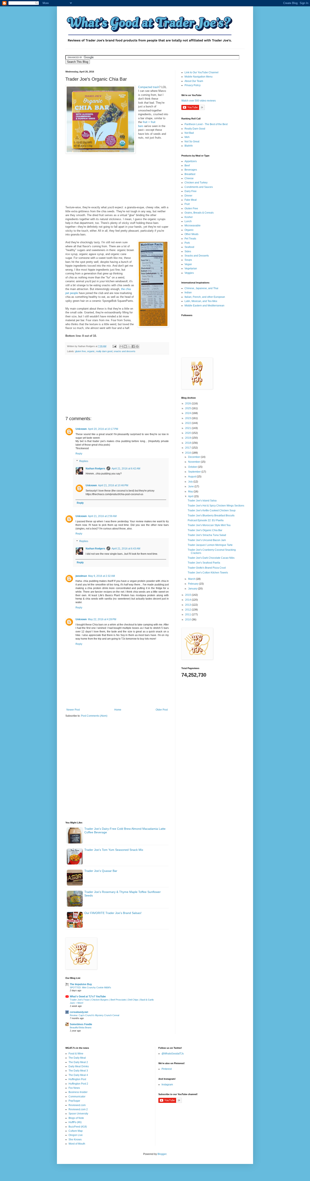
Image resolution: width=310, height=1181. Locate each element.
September (194, 471)
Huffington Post (77, 1079)
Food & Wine (76, 1053)
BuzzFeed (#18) (78, 1126)
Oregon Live (76, 1135)
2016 (188, 452)
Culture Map (76, 1130)
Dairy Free (191, 191)
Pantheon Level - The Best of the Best (206, 124)
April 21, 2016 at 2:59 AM (102, 516)
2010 (188, 619)
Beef (187, 165)
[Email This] (121, 346)
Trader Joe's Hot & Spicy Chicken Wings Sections (216, 505)
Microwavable (193, 225)
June (191, 486)
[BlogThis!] (125, 346)
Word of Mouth (77, 1143)
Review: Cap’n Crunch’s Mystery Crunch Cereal (94, 1015)
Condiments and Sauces (199, 187)
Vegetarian (191, 268)
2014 (188, 599)
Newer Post (73, 709)
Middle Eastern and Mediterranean (204, 305)
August (192, 476)
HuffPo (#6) (75, 1122)
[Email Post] (114, 346)
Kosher (189, 217)
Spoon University (78, 1113)
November (194, 461)
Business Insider (78, 1092)
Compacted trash (148, 87)
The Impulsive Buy (81, 984)
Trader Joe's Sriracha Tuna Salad (207, 535)
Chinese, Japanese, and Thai (201, 288)
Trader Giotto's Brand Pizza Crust (207, 567)
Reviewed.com (77, 1105)
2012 (188, 609)
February (193, 583)
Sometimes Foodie (81, 1024)
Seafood (189, 247)
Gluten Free (191, 208)
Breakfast (190, 174)
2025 (188, 408)
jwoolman (81, 575)
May (191, 491)
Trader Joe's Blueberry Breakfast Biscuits (211, 515)
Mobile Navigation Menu (199, 76)
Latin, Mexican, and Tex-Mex (201, 301)
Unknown (81, 429)
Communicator (77, 1096)
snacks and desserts (124, 351)
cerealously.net (79, 1012)
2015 (188, 594)
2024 (188, 413)
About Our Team (194, 81)
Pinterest (167, 1068)
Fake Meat (191, 199)
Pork (187, 242)
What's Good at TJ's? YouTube (88, 996)
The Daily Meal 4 (78, 1075)
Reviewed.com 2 (78, 1109)
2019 (188, 437)
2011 (188, 614)
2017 (188, 447)
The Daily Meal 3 (78, 1070)
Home (117, 709)
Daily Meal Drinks (79, 1066)
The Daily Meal (77, 1057)
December (194, 457)
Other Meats (191, 234)
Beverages (191, 169)
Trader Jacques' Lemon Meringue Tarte (210, 545)
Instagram (167, 1084)
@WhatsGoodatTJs (173, 1053)
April (191, 496)
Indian (188, 292)
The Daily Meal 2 (78, 1062)
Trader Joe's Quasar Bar (100, 870)
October (193, 466)
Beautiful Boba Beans (81, 1027)
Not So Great (192, 141)
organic (91, 351)
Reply (78, 453)
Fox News (74, 1087)
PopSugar (74, 1100)
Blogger (162, 1154)
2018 (188, 442)
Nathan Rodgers (95, 468)
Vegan (188, 264)
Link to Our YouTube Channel (201, 72)
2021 (188, 428)
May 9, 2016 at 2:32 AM (101, 575)
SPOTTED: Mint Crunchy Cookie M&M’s (90, 987)
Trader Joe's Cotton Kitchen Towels (208, 572)
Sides (188, 251)
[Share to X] (129, 346)
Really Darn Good (195, 128)
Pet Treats (190, 238)
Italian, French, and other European (205, 296)
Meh (187, 137)
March (192, 578)
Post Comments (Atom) (94, 715)
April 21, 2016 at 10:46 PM (113, 485)
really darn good (104, 351)
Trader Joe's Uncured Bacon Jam (207, 540)
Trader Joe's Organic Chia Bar (205, 530)
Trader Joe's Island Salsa (202, 500)
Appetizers (191, 161)
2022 (188, 423)
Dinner (188, 195)
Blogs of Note (76, 1118)
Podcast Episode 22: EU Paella (206, 520)
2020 (188, 433)
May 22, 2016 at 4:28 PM (102, 619)
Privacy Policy (193, 85)
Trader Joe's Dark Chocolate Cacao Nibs (211, 557)
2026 (188, 403)
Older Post (162, 709)
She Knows (75, 1139)
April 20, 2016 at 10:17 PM (103, 429)
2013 (188, 604)
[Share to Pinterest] (137, 346)
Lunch (188, 221)
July (190, 481)
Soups (188, 259)
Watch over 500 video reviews (198, 100)
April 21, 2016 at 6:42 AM (126, 468)
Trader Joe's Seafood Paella (204, 562)
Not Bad (189, 132)
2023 (188, 418)
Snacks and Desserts (197, 255)
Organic (189, 229)
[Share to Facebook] (133, 346)
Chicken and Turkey (196, 182)
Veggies (189, 272)
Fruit (187, 204)
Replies (83, 461)
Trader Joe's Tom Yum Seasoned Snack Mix (113, 849)
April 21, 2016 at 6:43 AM (126, 548)
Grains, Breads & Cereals (199, 212)
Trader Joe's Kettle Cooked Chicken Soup (212, 510)
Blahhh (189, 145)
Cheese (189, 178)
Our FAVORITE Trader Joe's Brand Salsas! (113, 913)
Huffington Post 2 (78, 1083)
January (193, 588)
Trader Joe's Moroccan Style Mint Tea (209, 525)
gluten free (80, 351)
